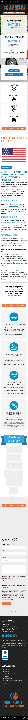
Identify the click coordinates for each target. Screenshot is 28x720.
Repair (7, 676)
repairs (17, 222)
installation (4, 222)
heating (15, 211)
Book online (14, 70)
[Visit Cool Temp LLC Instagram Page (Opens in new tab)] (11, 636)
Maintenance (8, 678)
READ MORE (14, 611)
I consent (5, 587)
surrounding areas (16, 260)
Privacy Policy (24, 718)
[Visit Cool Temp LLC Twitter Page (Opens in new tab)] (6, 636)
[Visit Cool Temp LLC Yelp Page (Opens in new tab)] (16, 636)
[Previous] (2, 522)
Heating (7, 671)
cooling (22, 211)
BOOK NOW (20, 13)
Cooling (7, 669)
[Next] (26, 522)
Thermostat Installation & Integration (15, 682)
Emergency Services (10, 684)
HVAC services (5, 197)
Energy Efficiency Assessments (13, 680)
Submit (6, 603)
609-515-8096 (9, 13)
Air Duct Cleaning (10, 673)
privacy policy (13, 597)
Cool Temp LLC (14, 2)
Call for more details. (18, 29)
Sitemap (16, 718)
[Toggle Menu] (2, 2)
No (4, 580)
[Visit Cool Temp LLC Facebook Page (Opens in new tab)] (3, 636)
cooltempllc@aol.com (12, 628)
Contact (10, 296)
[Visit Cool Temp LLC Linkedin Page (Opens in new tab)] (14, 636)
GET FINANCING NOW (14, 74)
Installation (8, 675)
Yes (4, 582)
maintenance (10, 222)
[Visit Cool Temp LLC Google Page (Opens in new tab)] (8, 636)
